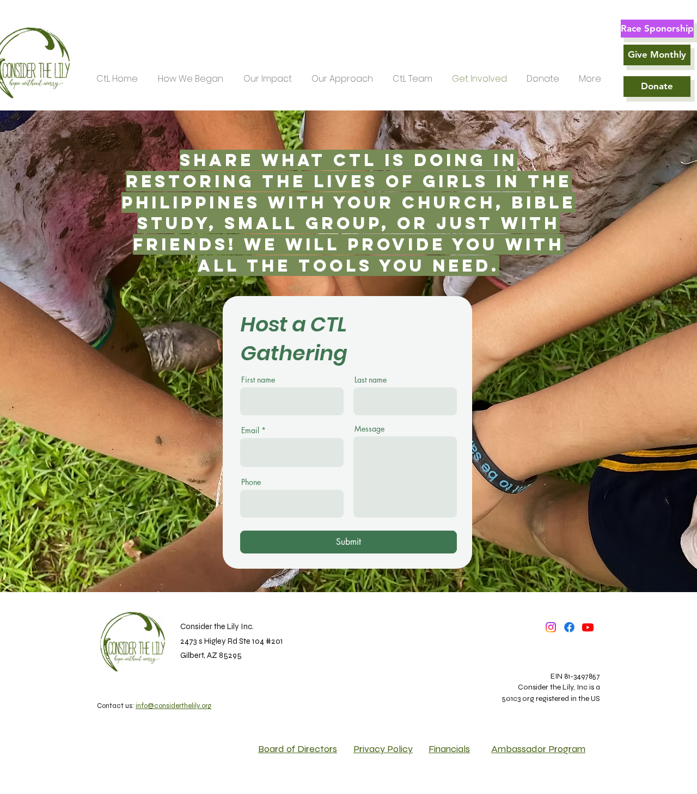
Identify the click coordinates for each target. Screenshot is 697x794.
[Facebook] (569, 627)
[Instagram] (551, 627)
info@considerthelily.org (173, 705)
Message (369, 429)
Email (250, 430)
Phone (251, 482)
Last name (370, 380)
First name (258, 380)
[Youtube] (588, 627)
